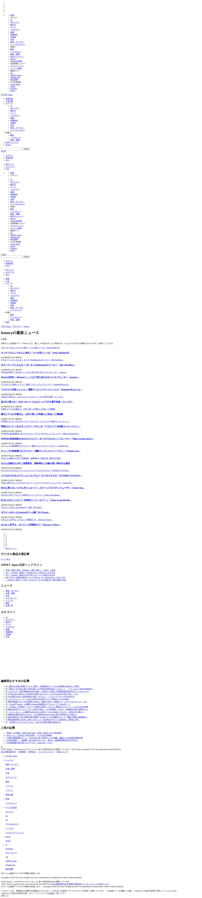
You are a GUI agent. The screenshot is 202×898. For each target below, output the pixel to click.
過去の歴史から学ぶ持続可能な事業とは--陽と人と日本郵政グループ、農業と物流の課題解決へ (48, 717)
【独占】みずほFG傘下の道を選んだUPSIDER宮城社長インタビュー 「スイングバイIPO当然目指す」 (51, 689)
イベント (9, 790)
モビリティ (15, 22)
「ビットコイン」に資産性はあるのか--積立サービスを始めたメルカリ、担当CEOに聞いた (46, 712)
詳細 (51, 893)
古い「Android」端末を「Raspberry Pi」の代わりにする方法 (30, 573)
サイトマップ (11, 853)
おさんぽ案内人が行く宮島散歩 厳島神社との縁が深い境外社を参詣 (35, 463)
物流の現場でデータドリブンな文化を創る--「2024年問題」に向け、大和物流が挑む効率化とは (48, 709)
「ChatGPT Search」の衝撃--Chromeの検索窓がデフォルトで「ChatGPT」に (39, 704)
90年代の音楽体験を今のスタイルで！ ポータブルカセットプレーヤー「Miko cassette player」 (47, 438)
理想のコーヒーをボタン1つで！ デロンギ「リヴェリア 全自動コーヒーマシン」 (41, 426)
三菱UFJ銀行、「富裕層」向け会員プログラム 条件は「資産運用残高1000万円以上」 (43, 740)
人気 (7, 281)
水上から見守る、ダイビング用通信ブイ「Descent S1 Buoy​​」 (31, 524)
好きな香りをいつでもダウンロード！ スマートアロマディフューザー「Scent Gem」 (43, 488)
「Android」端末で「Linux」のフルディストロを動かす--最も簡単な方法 (36, 580)
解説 (12, 49)
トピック (9, 601)
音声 (7, 322)
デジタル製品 (11, 808)
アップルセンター (17, 44)
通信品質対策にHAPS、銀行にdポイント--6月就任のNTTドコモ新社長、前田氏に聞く (43, 720)
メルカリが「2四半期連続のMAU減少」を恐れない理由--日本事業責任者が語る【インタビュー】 (48, 691)
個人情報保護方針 (8, 752)
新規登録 (9, 158)
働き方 (13, 25)
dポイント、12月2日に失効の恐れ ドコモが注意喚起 (29, 735)
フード (13, 27)
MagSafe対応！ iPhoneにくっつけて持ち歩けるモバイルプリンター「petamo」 (40, 377)
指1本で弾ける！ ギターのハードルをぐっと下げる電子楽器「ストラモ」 (37, 402)
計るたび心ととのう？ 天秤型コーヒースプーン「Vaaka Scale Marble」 (36, 500)
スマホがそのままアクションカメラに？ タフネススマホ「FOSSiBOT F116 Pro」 (41, 475)
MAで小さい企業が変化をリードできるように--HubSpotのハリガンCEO (35, 577)
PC (7, 816)
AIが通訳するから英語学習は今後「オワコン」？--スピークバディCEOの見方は (41, 697)
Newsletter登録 (16, 61)
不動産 (13, 37)
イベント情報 (16, 68)
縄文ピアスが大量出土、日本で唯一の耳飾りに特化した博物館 (32, 414)
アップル (9, 828)
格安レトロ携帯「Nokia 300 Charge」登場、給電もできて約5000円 (34, 733)
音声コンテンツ (16, 57)
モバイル (9, 812)
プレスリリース (16, 66)
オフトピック (11, 598)
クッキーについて (46, 752)
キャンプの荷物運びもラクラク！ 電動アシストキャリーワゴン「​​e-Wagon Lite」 (41, 451)
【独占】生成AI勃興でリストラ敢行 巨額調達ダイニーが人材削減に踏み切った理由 (43, 686)
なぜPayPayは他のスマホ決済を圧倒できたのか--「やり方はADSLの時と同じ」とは (43, 694)
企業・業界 (10, 593)
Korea (12, 91)
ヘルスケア (15, 30)
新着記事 (9, 99)
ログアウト (10, 167)
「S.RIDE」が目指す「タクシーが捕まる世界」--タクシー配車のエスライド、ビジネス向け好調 (48, 707)
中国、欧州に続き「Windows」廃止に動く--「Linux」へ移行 (31, 570)
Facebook (9, 849)
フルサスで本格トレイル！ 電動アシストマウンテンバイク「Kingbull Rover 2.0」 (41, 389)
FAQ (7, 160)
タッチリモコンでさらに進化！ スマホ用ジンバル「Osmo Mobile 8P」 (36, 352)
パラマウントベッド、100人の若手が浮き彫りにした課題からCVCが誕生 (38, 699)
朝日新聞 (14, 80)
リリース (9, 786)
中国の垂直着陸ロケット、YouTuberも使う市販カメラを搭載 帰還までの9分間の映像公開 (45, 738)
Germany (13, 89)
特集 (7, 799)
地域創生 (14, 35)
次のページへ (11, 548)
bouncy (13, 59)
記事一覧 (9, 605)
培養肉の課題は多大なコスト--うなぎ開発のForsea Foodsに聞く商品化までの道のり (42, 715)
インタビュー (16, 52)
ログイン (9, 155)
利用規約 (22, 752)
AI (11, 20)
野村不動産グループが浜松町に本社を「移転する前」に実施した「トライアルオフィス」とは (47, 702)
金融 (12, 32)
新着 (12, 15)
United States (15, 84)
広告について (62, 752)
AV (7, 820)
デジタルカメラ (12, 824)
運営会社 (32, 752)
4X (11, 73)
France (12, 87)
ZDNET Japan (15, 75)
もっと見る (5, 559)
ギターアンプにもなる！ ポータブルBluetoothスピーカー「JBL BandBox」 (38, 365)
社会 (7, 596)
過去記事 (9, 795)
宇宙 (12, 39)
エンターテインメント (15, 833)
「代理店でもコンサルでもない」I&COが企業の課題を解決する (34, 722)
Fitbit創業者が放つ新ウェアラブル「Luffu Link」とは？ (30, 743)
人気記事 (9, 101)
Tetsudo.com (15, 77)
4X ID (3, 151)
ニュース (9, 760)
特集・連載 (15, 54)
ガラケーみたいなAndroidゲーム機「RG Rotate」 (25, 512)
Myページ (10, 164)
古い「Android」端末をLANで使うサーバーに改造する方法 (30, 575)
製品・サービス (16, 42)
